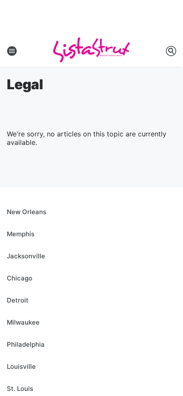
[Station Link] (91, 50)
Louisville (21, 366)
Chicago (19, 278)
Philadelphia (26, 344)
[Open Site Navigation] (12, 51)
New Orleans (26, 212)
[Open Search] (171, 51)
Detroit (18, 300)
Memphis (20, 234)
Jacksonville (26, 256)
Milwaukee (23, 322)
